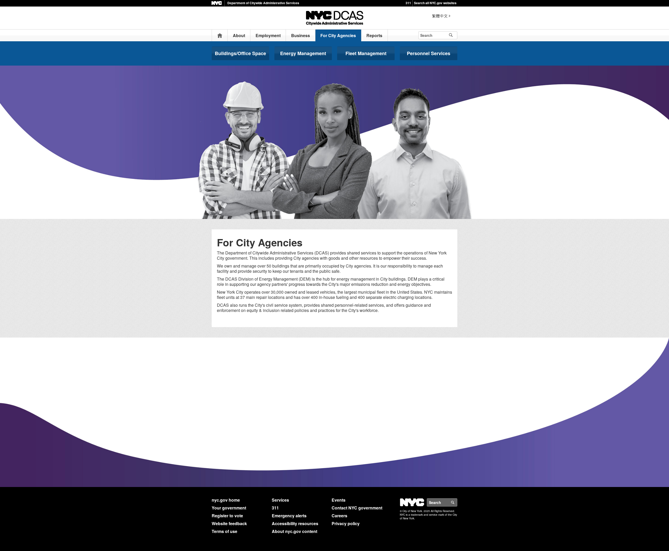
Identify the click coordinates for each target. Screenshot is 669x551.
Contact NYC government (357, 508)
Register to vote (227, 516)
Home (219, 35)
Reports (374, 35)
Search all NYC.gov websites (435, 3)
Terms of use (224, 531)
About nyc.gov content (294, 531)
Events (338, 500)
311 (408, 3)
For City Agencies (338, 35)
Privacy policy (346, 523)
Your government (229, 508)
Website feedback (229, 523)
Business (300, 35)
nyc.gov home (226, 500)
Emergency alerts (289, 516)
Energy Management (303, 53)
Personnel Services (428, 53)
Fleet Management (366, 53)
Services (280, 500)
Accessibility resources (295, 523)
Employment (268, 35)
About (239, 35)
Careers (339, 516)
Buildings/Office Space (240, 53)
